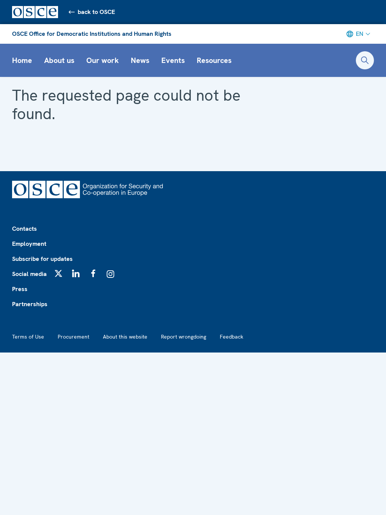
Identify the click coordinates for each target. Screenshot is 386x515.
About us (59, 60)
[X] (58, 273)
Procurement (73, 336)
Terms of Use (28, 336)
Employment (29, 244)
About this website (125, 336)
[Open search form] (365, 60)
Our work (102, 60)
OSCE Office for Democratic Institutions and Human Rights (92, 34)
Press (20, 289)
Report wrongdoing (183, 336)
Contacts (24, 229)
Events (173, 60)
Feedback (231, 336)
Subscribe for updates (42, 259)
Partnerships (29, 304)
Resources (214, 60)
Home (22, 60)
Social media (29, 274)
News (140, 60)
